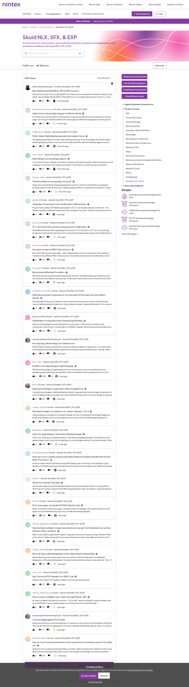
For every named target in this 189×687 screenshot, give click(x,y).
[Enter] (24, 53)
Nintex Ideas (155, 4)
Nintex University (114, 4)
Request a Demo (175, 4)
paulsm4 (132, 202)
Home (25, 27)
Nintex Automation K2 (135, 156)
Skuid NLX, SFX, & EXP (135, 181)
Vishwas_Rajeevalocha (42, 524)
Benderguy (37, 430)
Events (76, 14)
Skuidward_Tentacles (41, 291)
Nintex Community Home (135, 76)
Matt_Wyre (37, 362)
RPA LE (128, 173)
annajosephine (39, 339)
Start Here (26, 14)
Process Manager (133, 122)
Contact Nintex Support (135, 83)
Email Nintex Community (135, 90)
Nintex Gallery (135, 4)
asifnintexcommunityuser (43, 109)
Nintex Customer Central (70, 4)
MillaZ (35, 86)
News (67, 14)
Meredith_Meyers (39, 638)
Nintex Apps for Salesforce (137, 139)
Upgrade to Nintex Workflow (138, 130)
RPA (127, 113)
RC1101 (132, 218)
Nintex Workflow (133, 126)
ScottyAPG (37, 268)
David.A (35, 501)
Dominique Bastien (40, 452)
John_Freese (37, 154)
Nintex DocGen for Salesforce (138, 143)
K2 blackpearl (131, 177)
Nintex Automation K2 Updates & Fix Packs (143, 160)
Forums (33, 27)
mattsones (37, 223)
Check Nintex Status (134, 96)
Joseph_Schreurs (39, 407)
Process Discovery (134, 117)
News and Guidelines (134, 186)
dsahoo (35, 478)
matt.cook (37, 572)
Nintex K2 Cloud (132, 168)
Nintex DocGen (132, 147)
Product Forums (46, 27)
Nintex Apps (131, 134)
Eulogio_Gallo (38, 177)
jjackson (36, 316)
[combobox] (53, 53)
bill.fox (35, 384)
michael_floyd (135, 226)
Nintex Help (94, 4)
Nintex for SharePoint (135, 164)
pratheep (133, 194)
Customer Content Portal (92, 14)
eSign (128, 151)
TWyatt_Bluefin (39, 549)
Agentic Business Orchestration (139, 104)
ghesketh (36, 200)
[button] (94, 682)
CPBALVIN (133, 210)
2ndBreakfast (38, 132)
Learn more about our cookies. (140, 670)
